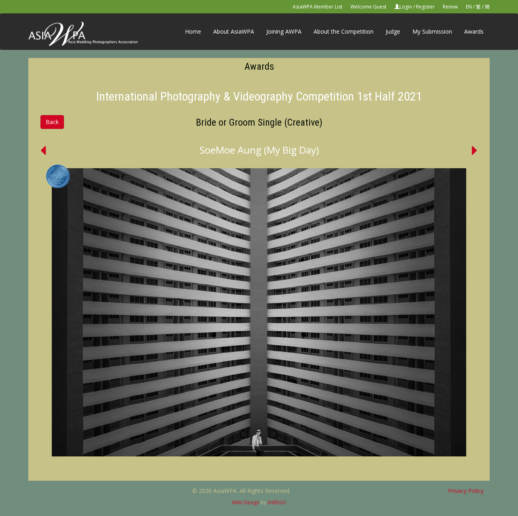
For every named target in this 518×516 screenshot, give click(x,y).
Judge (393, 31)
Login (405, 6)
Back (52, 122)
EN (469, 6)
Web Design (245, 502)
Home (193, 31)
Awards (474, 31)
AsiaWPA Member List (317, 6)
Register (425, 6)
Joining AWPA (283, 31)
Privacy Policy (466, 491)
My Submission (432, 31)
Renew (450, 6)
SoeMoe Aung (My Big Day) (259, 149)
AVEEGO (276, 502)
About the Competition (344, 31)
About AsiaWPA (233, 31)
